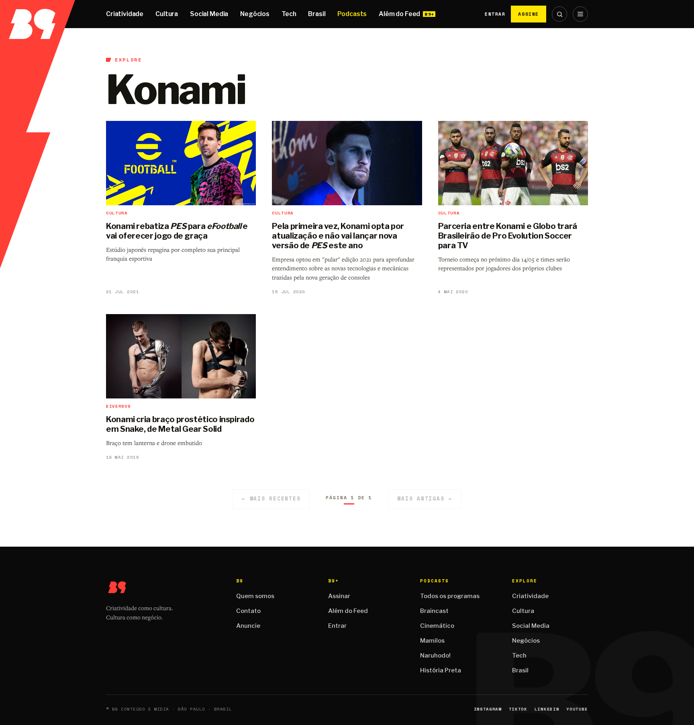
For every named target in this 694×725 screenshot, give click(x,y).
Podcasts (352, 14)
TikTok (518, 709)
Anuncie (248, 625)
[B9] (37, 14)
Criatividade (124, 14)
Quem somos (255, 596)
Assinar (339, 596)
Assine (528, 13)
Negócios (254, 14)
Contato (248, 611)
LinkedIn (547, 709)
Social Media (209, 14)
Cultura (166, 14)
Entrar (495, 14)
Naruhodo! (435, 655)
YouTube (577, 709)
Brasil (316, 14)
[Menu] (580, 14)
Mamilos (432, 640)
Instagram (488, 709)
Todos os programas (450, 596)
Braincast (434, 611)
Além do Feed (399, 14)
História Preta (440, 670)
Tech (289, 14)
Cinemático (437, 625)
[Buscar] (559, 14)
